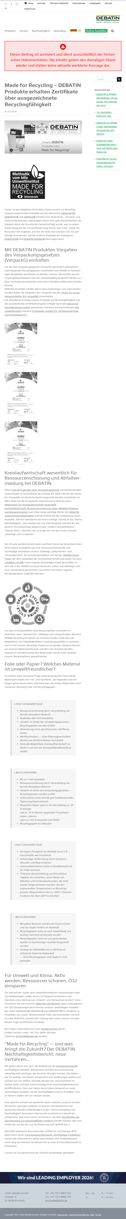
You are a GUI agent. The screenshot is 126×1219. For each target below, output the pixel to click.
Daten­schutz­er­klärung (79, 1215)
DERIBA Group (71, 555)
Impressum (63, 1215)
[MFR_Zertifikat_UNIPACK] (21, 324)
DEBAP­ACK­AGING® (34, 239)
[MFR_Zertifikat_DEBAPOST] (21, 373)
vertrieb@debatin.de (27, 1036)
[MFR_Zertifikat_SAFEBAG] (21, 422)
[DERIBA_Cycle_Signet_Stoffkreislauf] (28, 582)
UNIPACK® (29, 216)
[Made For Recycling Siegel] (28, 159)
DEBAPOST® (11, 216)
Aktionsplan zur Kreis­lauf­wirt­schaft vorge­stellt (30, 504)
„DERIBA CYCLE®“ (14, 562)
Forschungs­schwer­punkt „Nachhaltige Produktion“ (53, 1134)
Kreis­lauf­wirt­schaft (66, 1066)
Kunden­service (49, 1028)
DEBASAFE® (68, 213)
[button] (112, 30)
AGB (92, 1215)
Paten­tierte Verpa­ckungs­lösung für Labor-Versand (106, 162)
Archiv (98, 1215)
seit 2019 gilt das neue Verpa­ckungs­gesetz (35, 489)
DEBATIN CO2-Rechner (48, 1003)
